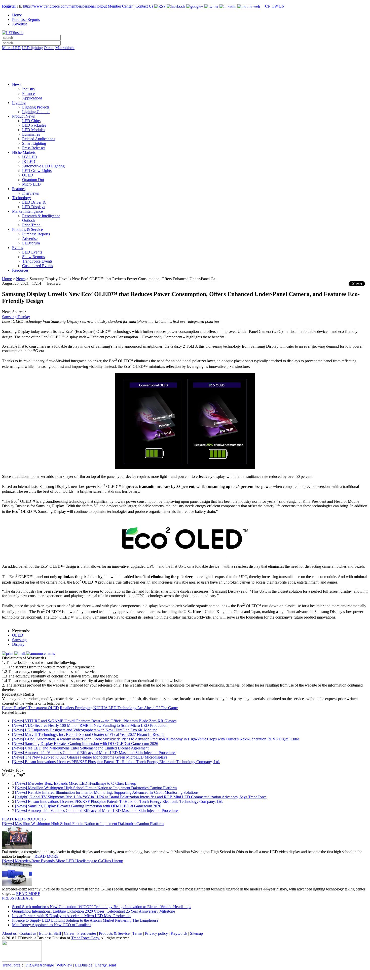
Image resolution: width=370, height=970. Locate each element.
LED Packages (34, 125)
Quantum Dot (33, 179)
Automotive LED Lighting (43, 166)
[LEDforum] (185, 74)
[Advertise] (185, 60)
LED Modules (33, 130)
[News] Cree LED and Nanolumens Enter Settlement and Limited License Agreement (80, 748)
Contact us (27, 933)
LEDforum (31, 243)
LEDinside (83, 965)
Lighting (19, 102)
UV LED (29, 157)
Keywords (179, 933)
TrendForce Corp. (85, 938)
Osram (49, 48)
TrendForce (11, 965)
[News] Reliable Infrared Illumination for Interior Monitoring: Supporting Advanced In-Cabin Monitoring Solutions (106, 792)
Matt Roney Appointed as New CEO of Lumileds (51, 925)
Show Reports (33, 257)
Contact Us (144, 6)
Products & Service (27, 229)
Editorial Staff (50, 933)
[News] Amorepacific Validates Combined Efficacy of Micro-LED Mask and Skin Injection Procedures (94, 752)
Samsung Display (16, 317)
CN (268, 6)
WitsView (64, 965)
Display (18, 644)
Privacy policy (156, 933)
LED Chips (31, 121)
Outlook (28, 220)
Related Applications (38, 139)
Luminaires (31, 134)
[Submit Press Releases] (185, 67)
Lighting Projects (35, 107)
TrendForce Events (37, 261)
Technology (21, 198)
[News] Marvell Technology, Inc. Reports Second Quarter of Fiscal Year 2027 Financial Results (88, 734)
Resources (20, 270)
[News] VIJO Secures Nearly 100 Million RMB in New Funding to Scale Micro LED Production (89, 725)
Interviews (30, 193)
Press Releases (33, 148)
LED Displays (33, 207)
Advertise (19, 24)
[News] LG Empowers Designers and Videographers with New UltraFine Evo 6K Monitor (84, 730)
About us (9, 933)
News (16, 84)
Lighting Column (36, 112)
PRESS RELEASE (17, 898)
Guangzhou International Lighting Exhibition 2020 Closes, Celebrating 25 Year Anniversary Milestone (93, 911)
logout (102, 6)
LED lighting (32, 48)
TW (275, 6)
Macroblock (65, 48)
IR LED (28, 161)
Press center (86, 933)
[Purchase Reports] (185, 53)
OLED (27, 175)
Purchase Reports (26, 19)
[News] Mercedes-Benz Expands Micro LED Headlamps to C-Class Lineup (75, 783)
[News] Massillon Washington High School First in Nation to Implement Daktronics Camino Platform (96, 788)
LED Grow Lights (37, 170)
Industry (28, 89)
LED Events (32, 252)
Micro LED (11, 48)
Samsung (19, 640)
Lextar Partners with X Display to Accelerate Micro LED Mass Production (71, 916)
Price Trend (31, 225)
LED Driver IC (34, 202)
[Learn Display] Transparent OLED (30, 708)
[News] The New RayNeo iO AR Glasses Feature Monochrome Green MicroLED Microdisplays (89, 757)
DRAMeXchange (39, 965)
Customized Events (37, 266)
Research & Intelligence (41, 216)
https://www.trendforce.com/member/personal (59, 6)
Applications (32, 98)
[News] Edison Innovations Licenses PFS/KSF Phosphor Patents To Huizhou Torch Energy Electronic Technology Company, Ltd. (116, 762)
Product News (23, 116)
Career (69, 933)
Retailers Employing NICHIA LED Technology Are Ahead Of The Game (119, 708)
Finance (28, 93)
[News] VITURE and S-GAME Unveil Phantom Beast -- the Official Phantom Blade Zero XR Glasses (94, 721)
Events (17, 247)
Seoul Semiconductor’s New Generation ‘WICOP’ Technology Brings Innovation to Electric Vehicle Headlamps (101, 907)
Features (18, 189)
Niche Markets (23, 152)
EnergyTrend (105, 965)
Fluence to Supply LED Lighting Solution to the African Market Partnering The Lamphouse (85, 920)
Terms (137, 933)
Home (17, 15)
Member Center (120, 6)
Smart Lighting (34, 143)
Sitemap (196, 933)
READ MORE (46, 856)
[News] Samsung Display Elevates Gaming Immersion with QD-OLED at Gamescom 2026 (85, 743)
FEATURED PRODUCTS (24, 819)
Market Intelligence (27, 211)
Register (9, 6)
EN (282, 6)
